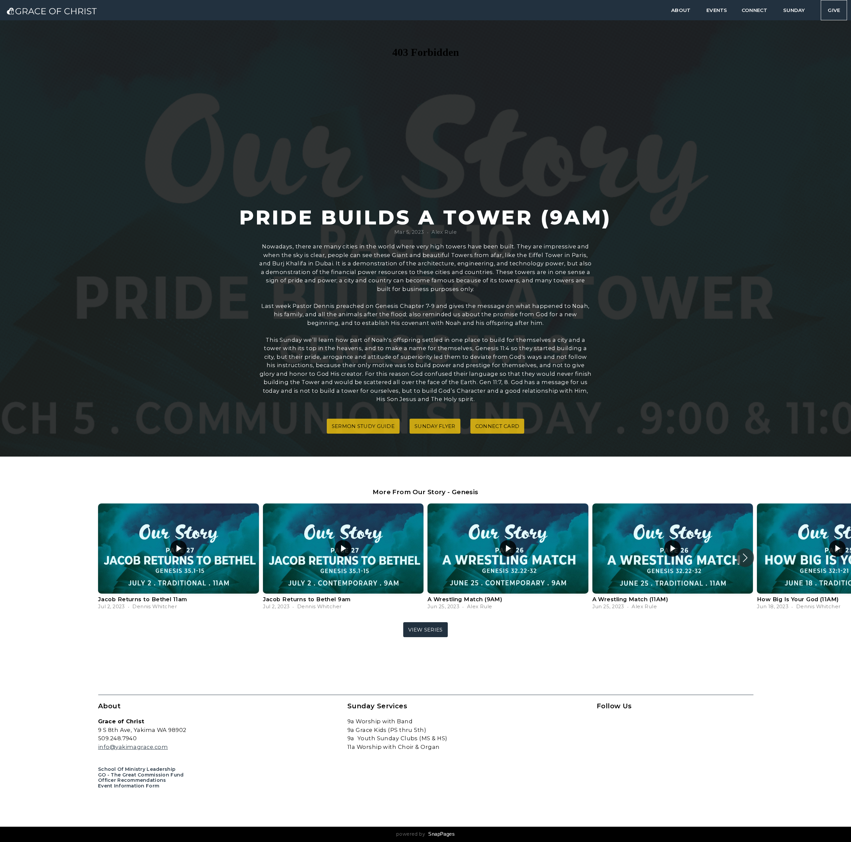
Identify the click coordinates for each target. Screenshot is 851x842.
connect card (497, 426)
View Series (425, 630)
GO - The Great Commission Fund (140, 775)
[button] (745, 557)
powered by (425, 834)
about (681, 10)
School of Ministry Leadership (137, 769)
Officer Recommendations (132, 780)
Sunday (794, 10)
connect (755, 10)
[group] (178, 557)
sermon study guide (363, 426)
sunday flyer (435, 426)
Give (834, 10)
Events (716, 10)
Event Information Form (128, 786)
